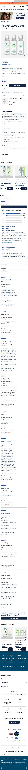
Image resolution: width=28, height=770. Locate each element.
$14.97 (4, 81)
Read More (4, 76)
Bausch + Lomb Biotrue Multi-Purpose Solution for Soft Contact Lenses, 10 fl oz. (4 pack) (20, 643)
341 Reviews (22, 640)
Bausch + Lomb (9, 28)
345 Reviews (10, 64)
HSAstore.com (21, 1)
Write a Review (14, 207)
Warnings (4, 158)
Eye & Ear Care (5, 21)
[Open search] (4, 6)
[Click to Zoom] (24, 56)
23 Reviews (8, 640)
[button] (6, 171)
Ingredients (5, 154)
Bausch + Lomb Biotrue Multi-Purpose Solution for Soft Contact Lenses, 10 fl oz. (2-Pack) (7, 182)
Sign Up (22, 666)
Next (2, 607)
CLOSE (14, 768)
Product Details (6, 128)
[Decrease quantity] (3, 85)
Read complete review (6, 242)
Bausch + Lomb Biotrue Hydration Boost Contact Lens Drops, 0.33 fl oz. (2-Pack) (7, 643)
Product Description (7, 111)
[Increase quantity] (7, 85)
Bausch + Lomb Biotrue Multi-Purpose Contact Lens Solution (21, 182)
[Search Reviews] (26, 265)
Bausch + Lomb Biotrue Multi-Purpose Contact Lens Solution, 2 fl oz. (17, 100)
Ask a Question (14, 618)
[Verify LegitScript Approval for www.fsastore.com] (16, 733)
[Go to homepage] (14, 6)
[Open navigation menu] (1, 6)
